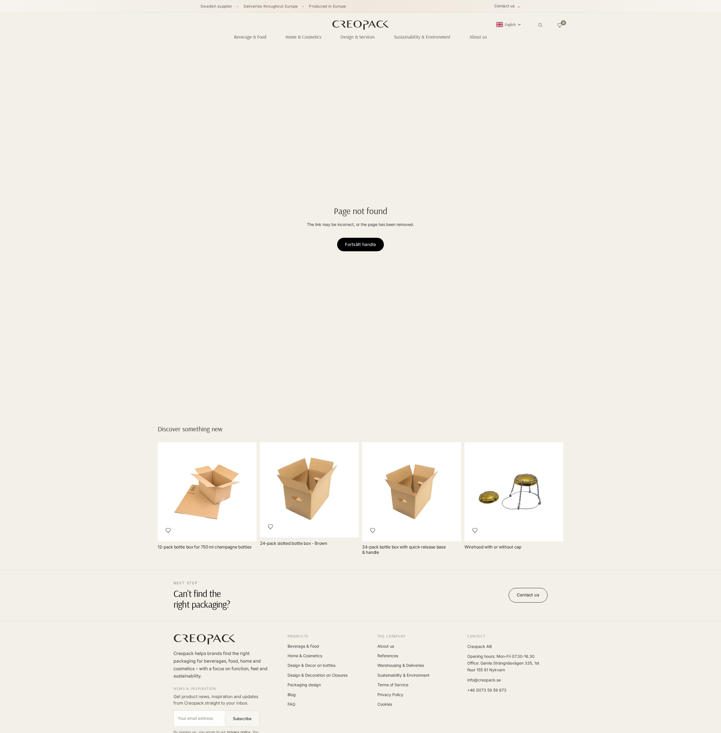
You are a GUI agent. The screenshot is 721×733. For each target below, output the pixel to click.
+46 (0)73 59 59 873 (486, 690)
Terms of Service (392, 684)
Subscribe (242, 718)
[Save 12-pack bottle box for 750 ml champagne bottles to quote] (168, 530)
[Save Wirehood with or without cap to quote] (475, 530)
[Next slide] (552, 491)
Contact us (504, 6)
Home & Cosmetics (305, 655)
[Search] (540, 25)
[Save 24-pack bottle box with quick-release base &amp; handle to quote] (373, 530)
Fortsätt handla (360, 244)
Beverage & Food (303, 646)
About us (385, 646)
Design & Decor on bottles (311, 665)
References (387, 655)
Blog (292, 694)
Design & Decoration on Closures (318, 675)
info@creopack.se (484, 680)
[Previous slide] (475, 491)
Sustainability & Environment (403, 675)
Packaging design (304, 684)
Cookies (384, 704)
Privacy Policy (390, 694)
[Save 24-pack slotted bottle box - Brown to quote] (270, 527)
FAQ (291, 704)
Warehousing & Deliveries (400, 665)
